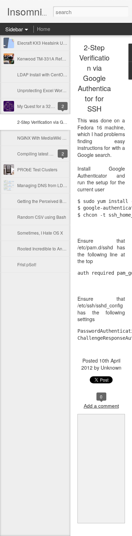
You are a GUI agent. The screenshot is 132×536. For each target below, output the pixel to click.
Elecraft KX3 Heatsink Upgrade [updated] (56, 43)
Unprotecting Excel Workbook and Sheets (57, 90)
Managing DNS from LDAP (43, 185)
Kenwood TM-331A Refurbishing (48, 59)
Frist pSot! (26, 264)
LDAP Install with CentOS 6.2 (45, 74)
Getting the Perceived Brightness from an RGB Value (67, 201)
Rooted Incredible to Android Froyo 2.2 (54, 248)
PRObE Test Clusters (37, 169)
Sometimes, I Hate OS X (40, 233)
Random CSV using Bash (41, 217)
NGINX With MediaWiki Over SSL (49, 138)
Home (43, 28)
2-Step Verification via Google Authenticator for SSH (66, 122)
